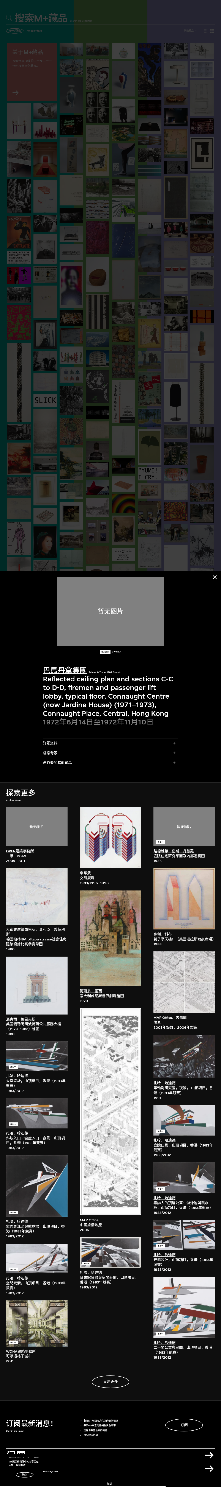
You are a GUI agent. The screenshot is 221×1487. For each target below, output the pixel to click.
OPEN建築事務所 (20, 851)
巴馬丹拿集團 (65, 670)
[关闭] (215, 577)
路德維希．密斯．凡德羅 (173, 851)
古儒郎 (181, 1017)
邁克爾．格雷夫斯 (20, 1019)
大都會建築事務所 (20, 929)
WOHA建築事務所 (21, 1351)
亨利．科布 (162, 934)
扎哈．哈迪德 (17, 1076)
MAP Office (89, 1220)
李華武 (85, 873)
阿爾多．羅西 (91, 991)
